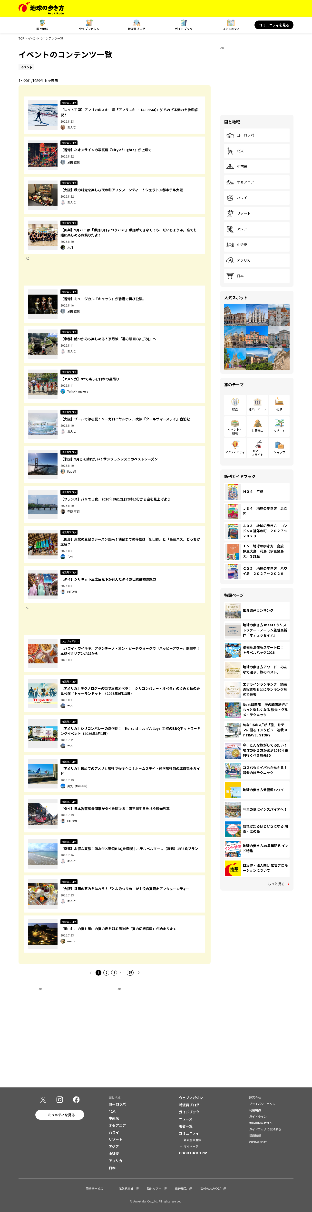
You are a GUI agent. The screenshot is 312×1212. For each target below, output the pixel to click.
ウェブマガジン (89, 29)
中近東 (242, 245)
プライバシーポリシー (263, 1104)
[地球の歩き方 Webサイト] (41, 8)
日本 (240, 276)
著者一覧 (186, 1126)
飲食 (235, 409)
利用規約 (255, 1110)
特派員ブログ (136, 29)
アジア (242, 229)
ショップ (279, 452)
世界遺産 (257, 430)
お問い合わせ (258, 1142)
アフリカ (244, 260)
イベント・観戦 (235, 431)
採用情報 (255, 1135)
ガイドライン (258, 1116)
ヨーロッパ (245, 135)
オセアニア (245, 182)
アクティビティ (235, 452)
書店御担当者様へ (261, 1123)
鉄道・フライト (257, 452)
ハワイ (242, 198)
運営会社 (255, 1097)
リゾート (244, 213)
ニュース (185, 1118)
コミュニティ (231, 29)
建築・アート (257, 409)
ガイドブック (184, 29)
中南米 (242, 167)
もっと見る (276, 883)
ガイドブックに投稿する (265, 1129)
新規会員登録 (192, 1140)
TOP (21, 38)
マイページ (191, 1146)
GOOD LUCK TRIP (193, 1152)
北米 (240, 151)
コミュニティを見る (274, 24)
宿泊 (279, 409)
